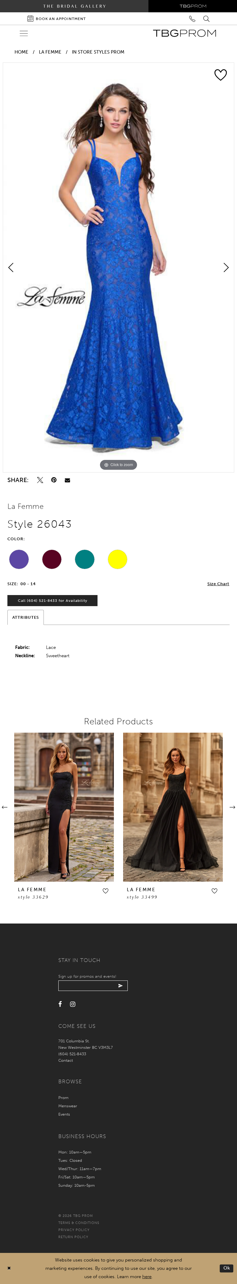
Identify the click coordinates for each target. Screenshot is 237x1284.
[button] (105, 891)
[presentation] (64, 807)
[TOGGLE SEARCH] (207, 18)
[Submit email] (121, 985)
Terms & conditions (78, 1223)
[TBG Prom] (184, 33)
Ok (227, 1268)
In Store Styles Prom (98, 52)
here (147, 1276)
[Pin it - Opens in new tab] (53, 480)
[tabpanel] (118, 267)
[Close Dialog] (9, 1268)
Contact (65, 1060)
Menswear (67, 1106)
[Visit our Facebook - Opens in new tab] (60, 1004)
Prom (63, 1097)
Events (64, 1114)
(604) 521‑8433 (72, 1054)
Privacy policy (73, 1230)
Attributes (25, 617)
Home (21, 52)
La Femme (50, 52)
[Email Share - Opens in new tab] (67, 480)
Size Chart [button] (218, 584)
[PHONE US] (192, 18)
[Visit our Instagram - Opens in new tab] (72, 1004)
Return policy (73, 1237)
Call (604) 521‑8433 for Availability (52, 600)
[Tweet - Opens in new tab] (40, 480)
